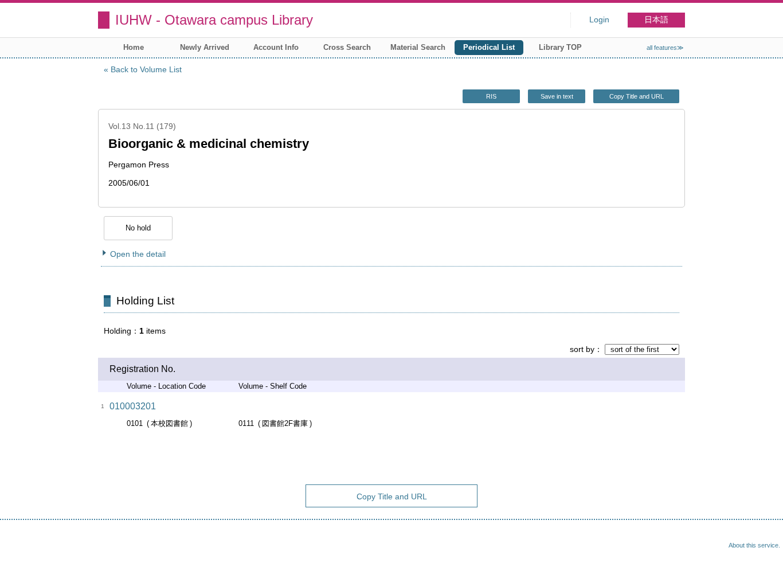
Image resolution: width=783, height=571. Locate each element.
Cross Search (347, 47)
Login (599, 19)
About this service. (754, 545)
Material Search (417, 47)
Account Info (276, 47)
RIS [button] (491, 96)
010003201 (132, 406)
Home (133, 47)
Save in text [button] (557, 96)
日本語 (656, 19)
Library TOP (560, 47)
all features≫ (665, 47)
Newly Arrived (204, 47)
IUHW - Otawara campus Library (214, 20)
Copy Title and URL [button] (636, 96)
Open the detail (138, 254)
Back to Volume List (146, 69)
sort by (582, 349)
